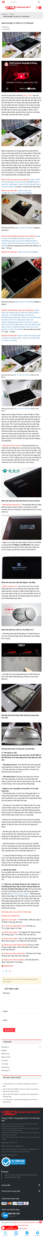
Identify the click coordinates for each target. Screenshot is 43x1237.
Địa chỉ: (4, 1124)
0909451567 (13, 1142)
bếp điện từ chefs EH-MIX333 (26, 325)
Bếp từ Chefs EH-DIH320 (24, 313)
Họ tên (5, 1011)
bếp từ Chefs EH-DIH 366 (22, 184)
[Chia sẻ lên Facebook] (3, 971)
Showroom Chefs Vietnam (19, 894)
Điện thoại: (5, 1142)
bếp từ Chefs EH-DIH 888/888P (22, 182)
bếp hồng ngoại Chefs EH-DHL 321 (20, 322)
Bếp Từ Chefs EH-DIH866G (28, 252)
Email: (4, 1146)
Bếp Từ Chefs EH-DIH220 (27, 336)
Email (5, 1020)
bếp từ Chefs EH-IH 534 (29, 327)
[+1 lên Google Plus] (10, 971)
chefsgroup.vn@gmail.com (15, 1146)
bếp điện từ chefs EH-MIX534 (12, 329)
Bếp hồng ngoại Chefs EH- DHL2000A (23, 317)
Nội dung (6, 993)
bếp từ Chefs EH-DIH (20, 408)
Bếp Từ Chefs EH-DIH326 (27, 338)
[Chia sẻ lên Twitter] (6, 971)
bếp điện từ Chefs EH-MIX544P (20, 241)
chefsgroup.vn (12, 1155)
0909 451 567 (14, 1213)
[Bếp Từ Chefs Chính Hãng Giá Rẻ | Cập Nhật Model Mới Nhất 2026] (18, 8)
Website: (4, 1155)
